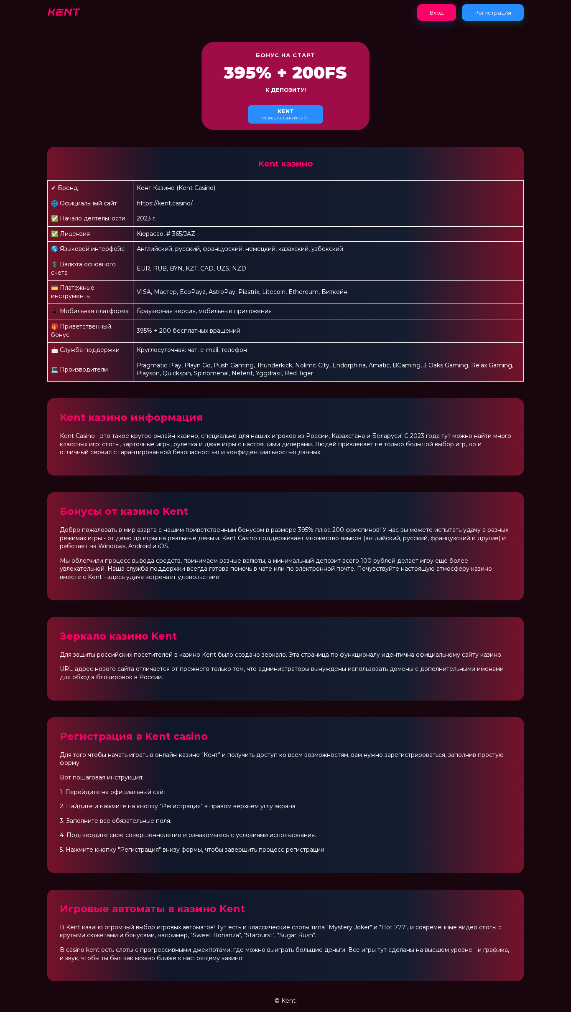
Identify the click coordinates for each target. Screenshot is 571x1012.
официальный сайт (285, 114)
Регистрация (492, 12)
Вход (437, 12)
